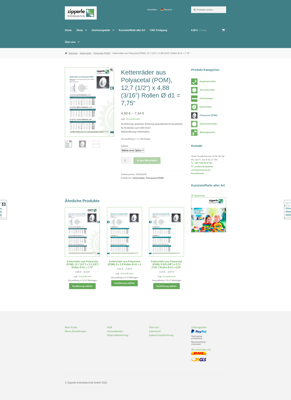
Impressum (155, 331)
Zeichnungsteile (101, 30)
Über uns (70, 42)
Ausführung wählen (82, 286)
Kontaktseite (197, 173)
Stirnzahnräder (207, 90)
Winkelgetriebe (207, 132)
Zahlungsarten (199, 327)
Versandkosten (133, 119)
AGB (109, 327)
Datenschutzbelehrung (161, 335)
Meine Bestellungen (75, 331)
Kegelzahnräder (208, 81)
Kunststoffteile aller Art (132, 30)
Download (199, 195)
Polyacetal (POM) (102, 53)
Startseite (73, 53)
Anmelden (152, 9)
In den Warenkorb (147, 160)
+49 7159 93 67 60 (203, 163)
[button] (111, 69)
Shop (80, 30)
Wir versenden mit (201, 349)
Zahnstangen (206, 98)
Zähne (124, 146)
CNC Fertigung (158, 30)
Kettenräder (85, 53)
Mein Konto (71, 327)
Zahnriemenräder (208, 124)
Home (68, 30)
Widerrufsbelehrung (117, 335)
